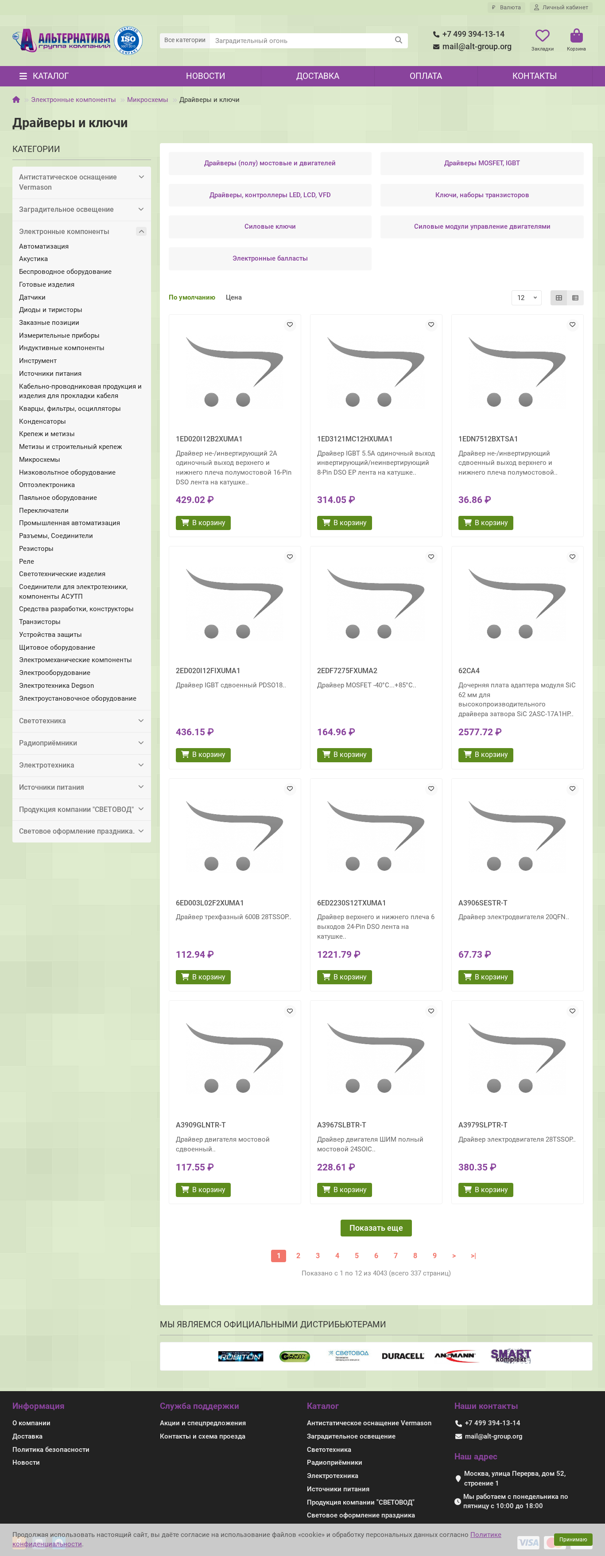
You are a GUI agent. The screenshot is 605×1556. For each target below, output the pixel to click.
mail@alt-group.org (477, 46)
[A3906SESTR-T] (517, 836)
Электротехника (46, 765)
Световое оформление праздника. (77, 831)
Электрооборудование (54, 673)
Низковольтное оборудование (67, 472)
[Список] (575, 297)
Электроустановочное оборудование (77, 698)
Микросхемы (147, 100)
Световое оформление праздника (361, 1515)
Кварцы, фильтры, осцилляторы (70, 409)
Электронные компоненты (73, 100)
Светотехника (42, 721)
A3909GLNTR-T (201, 1125)
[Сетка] (559, 297)
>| (473, 1256)
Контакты (534, 76)
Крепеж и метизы (47, 434)
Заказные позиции (49, 323)
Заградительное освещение (66, 209)
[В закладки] (290, 325)
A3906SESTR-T (483, 903)
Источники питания (50, 374)
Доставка (317, 76)
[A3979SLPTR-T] (517, 1058)
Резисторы (36, 549)
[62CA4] (517, 604)
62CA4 (469, 671)
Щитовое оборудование (57, 647)
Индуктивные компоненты (62, 348)
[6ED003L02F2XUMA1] (235, 836)
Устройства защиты (50, 635)
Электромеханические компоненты (75, 660)
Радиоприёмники (48, 743)
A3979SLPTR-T (483, 1125)
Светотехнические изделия (62, 574)
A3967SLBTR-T (341, 1125)
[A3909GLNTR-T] (235, 1058)
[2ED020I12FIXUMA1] (235, 604)
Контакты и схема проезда (202, 1436)
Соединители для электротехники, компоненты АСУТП (73, 592)
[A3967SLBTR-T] (376, 1058)
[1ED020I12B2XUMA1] (235, 372)
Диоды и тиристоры (50, 310)
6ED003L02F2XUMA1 (210, 903)
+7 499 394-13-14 (473, 34)
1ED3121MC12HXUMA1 (355, 439)
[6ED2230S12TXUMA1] (376, 836)
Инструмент (38, 361)
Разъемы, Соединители (56, 536)
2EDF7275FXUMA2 (347, 671)
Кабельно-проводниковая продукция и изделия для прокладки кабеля (80, 391)
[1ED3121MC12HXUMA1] (376, 372)
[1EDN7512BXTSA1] (517, 372)
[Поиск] (398, 41)
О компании (31, 1423)
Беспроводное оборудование (65, 272)
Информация (38, 1406)
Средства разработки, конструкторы (76, 609)
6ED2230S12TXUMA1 (351, 903)
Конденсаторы (42, 421)
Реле (26, 561)
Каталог (323, 1406)
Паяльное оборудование (58, 498)
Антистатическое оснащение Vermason (68, 182)
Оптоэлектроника (47, 485)
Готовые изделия (46, 285)
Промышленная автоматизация (69, 523)
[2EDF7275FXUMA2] (376, 604)
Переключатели (44, 511)
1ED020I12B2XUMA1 (209, 439)
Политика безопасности (50, 1450)
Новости (205, 76)
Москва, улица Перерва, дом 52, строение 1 (515, 1478)
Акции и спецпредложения (203, 1423)
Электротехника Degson (56, 686)
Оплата (426, 76)
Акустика (33, 259)
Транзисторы (40, 622)
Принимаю (573, 1540)
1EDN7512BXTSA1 (488, 439)
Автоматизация (44, 246)
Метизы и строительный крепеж (70, 447)
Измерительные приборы (59, 335)
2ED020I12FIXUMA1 (208, 671)
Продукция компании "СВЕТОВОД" (76, 809)
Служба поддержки (199, 1406)
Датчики (32, 297)
